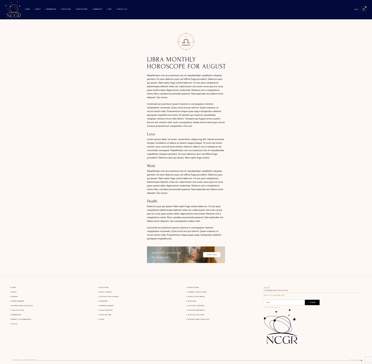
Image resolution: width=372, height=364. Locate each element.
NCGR (19, 360)
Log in (356, 9)
